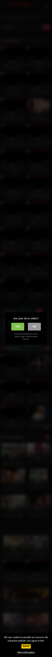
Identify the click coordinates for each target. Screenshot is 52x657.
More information (26, 652)
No (34, 326)
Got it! (26, 646)
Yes (17, 326)
